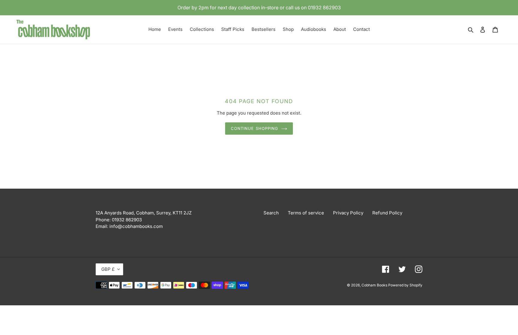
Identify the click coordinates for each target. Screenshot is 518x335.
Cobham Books (375, 285)
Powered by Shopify (405, 285)
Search (271, 213)
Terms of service (306, 213)
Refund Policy (387, 213)
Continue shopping (254, 128)
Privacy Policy (348, 213)
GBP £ (108, 269)
